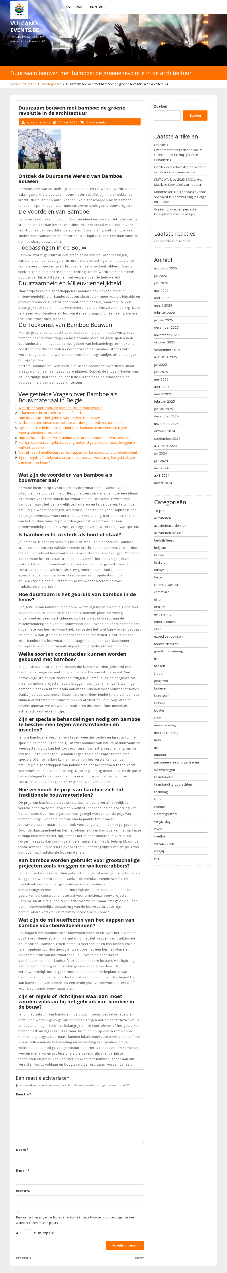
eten (157, 629)
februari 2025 (164, 401)
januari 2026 (163, 320)
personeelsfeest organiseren (176, 762)
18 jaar (159, 510)
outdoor (160, 754)
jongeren (161, 680)
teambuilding (164, 777)
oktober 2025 (164, 342)
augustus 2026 (165, 268)
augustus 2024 (165, 445)
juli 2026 (160, 275)
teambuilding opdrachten (173, 784)
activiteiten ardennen (170, 525)
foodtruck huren (166, 644)
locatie (159, 710)
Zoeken (160, 106)
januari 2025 (163, 409)
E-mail (22, 1170)
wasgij (159, 851)
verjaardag (162, 821)
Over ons (74, 7)
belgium (160, 547)
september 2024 (167, 438)
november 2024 (166, 423)
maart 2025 (163, 394)
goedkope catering (168, 651)
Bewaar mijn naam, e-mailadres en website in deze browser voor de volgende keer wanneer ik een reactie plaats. (75, 1220)
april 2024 (161, 475)
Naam (22, 1150)
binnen (159, 555)
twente (159, 806)
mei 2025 (161, 379)
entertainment (165, 621)
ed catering (162, 614)
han (156, 658)
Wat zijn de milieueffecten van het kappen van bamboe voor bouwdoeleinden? (77, 452)
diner (158, 599)
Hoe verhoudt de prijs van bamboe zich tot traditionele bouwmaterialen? (74, 437)
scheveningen (164, 769)
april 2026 (161, 298)
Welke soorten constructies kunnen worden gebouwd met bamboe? (70, 422)
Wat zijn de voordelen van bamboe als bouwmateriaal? (60, 407)
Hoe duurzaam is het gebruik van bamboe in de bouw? (59, 417)
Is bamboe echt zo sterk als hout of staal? (50, 412)
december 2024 (166, 416)
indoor (159, 673)
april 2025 (161, 386)
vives (158, 828)
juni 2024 (161, 460)
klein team (162, 695)
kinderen (160, 688)
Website (23, 1191)
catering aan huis (167, 584)
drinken (159, 606)
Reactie (23, 1094)
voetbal (160, 836)
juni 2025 (161, 371)
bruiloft (159, 562)
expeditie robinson (168, 636)
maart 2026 (163, 305)
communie (162, 592)
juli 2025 (160, 364)
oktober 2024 (164, 431)
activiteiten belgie (167, 532)
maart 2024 (163, 483)
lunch (158, 718)
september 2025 (167, 349)
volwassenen (164, 843)
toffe (158, 799)
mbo (157, 740)
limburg (159, 703)
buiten (159, 577)
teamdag (161, 792)
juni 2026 (161, 283)
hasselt (159, 666)
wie (156, 858)
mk (156, 747)
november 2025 (166, 335)
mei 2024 (161, 468)
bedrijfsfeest (164, 540)
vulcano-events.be (24, 26)
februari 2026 (164, 312)
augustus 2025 (165, 357)
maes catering (165, 725)
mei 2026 (161, 290)
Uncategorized (51, 84)
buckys (159, 570)
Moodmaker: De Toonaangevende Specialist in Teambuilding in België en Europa (180, 196)
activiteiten (162, 518)
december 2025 (166, 327)
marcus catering (166, 732)
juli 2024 (160, 453)
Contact (97, 7)
